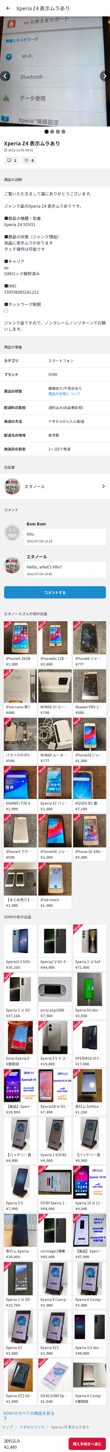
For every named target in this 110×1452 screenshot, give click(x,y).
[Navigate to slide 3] (58, 132)
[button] (8, 8)
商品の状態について (64, 393)
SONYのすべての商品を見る (28, 1413)
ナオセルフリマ (32, 1426)
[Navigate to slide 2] (52, 132)
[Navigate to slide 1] (47, 132)
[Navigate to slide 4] (63, 132)
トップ (7, 1426)
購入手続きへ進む (87, 1443)
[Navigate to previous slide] (5, 76)
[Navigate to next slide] (105, 76)
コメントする (55, 592)
